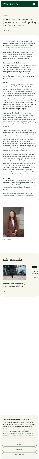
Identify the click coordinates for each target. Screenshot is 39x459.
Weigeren (19, 444)
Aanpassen (19, 449)
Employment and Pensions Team (13, 196)
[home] (11, 4)
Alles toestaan (19, 454)
